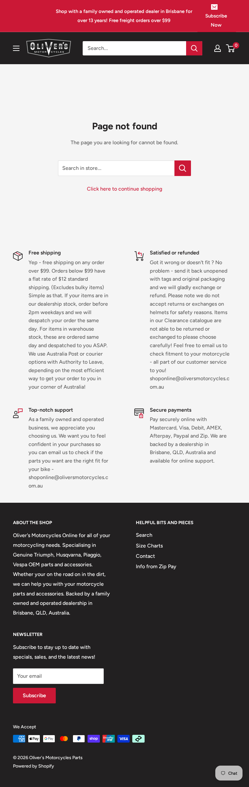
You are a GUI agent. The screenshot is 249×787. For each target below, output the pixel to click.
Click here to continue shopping (124, 189)
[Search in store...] (182, 168)
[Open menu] (16, 48)
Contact (145, 556)
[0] (231, 48)
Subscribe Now (216, 20)
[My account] (217, 48)
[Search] (194, 48)
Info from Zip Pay (156, 566)
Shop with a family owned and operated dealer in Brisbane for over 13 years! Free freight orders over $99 (124, 15)
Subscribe (34, 695)
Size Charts (149, 546)
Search (144, 535)
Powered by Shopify (33, 766)
